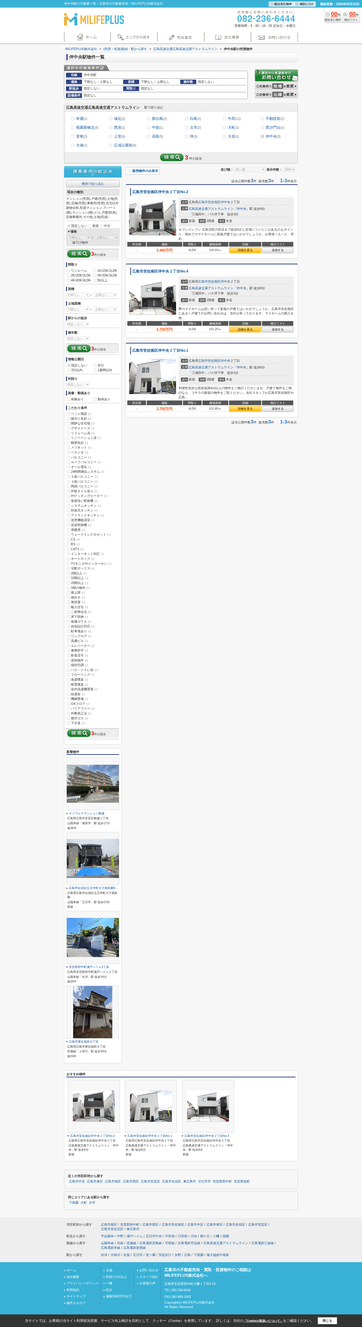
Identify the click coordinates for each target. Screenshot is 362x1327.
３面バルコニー (84, 481)
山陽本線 (107, 1243)
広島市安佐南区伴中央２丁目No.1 (160, 350)
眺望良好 (79, 443)
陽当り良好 (81, 418)
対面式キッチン (84, 510)
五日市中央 (154, 1236)
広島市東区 (95, 1181)
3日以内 (76, 370)
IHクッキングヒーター (89, 496)
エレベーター (82, 646)
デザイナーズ (82, 428)
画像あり (77, 399)
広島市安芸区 (150, 1181)
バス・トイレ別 (84, 670)
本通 (81, 118)
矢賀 (126, 1255)
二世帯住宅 (81, 612)
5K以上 (102, 280)
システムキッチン (86, 506)
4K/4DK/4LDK (81, 280)
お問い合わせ (149, 1270)
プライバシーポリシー (82, 1283)
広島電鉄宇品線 (189, 1243)
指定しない (79, 226)
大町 (233, 127)
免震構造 (79, 679)
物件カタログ (76, 1303)
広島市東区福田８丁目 (84, 1041)
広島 (187, 1255)
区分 (109, 1290)
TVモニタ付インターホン (91, 563)
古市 (195, 127)
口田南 (182, 1236)
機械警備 (79, 699)
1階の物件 (80, 588)
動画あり (104, 399)
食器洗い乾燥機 (84, 501)
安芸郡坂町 (242, 1181)
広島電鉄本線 (110, 1248)
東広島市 (189, 1181)
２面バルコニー (84, 476)
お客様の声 (147, 1283)
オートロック (82, 559)
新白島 (159, 118)
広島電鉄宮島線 (150, 1243)
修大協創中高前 (218, 1255)
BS (75, 544)
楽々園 (150, 1255)
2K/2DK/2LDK (81, 275)
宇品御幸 (107, 1236)
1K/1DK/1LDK (107, 271)
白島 (195, 118)
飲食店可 (79, 655)
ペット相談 (81, 414)
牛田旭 (170, 1236)
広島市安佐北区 (112, 1229)
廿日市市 (204, 1181)
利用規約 (72, 1290)
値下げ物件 (80, 242)
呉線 (120, 1243)
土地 (109, 1270)
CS (75, 539)
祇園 (226, 1236)
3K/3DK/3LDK (107, 275)
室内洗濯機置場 (84, 689)
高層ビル (79, 641)
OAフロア (80, 704)
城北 (119, 118)
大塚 (81, 145)
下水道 (78, 723)
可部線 (170, 1243)
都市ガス (79, 718)
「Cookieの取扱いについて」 (263, 1321)
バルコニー (81, 457)
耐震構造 (79, 684)
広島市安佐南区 (209, 202)
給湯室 (78, 694)
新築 (95, 226)
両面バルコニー (84, 486)
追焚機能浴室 (82, 520)
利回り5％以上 (116, 1277)
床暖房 (78, 530)
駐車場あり (81, 631)
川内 (194, 1236)
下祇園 (74, 1202)
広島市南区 (113, 1181)
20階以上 (79, 583)
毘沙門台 (275, 127)
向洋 (104, 1255)
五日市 (138, 1255)
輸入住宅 (79, 607)
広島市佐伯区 (171, 1181)
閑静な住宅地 (82, 423)
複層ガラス (81, 621)
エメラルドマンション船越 (86, 813)
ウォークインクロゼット (90, 534)
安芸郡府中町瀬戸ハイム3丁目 (89, 967)
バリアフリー (82, 708)
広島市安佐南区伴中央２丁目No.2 (160, 192)
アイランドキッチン (87, 515)
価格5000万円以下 (119, 1296)
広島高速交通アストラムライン (211, 209)
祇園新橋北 (87, 127)
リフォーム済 (82, 433)
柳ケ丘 (205, 1236)
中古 (107, 226)
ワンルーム (79, 271)
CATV (77, 549)
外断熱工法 (81, 713)
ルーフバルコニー (86, 462)
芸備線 (131, 1243)
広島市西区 (131, 1181)
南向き (78, 597)
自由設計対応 (82, 626)
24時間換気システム (87, 471)
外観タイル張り (84, 491)
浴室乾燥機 (81, 525)
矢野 (178, 1255)
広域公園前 (125, 145)
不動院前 (275, 118)
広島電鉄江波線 (262, 1243)
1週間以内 (105, 370)
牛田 (234, 118)
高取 (157, 136)
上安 (119, 136)
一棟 (109, 1283)
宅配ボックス (82, 568)
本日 (101, 365)
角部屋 (78, 602)
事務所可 (79, 650)
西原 (119, 127)
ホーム (71, 1270)
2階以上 (78, 573)
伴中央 (273, 136)
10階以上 (79, 578)
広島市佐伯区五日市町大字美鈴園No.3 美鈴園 (99, 888)
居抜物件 (79, 660)
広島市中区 (77, 1181)
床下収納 (79, 616)
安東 (81, 136)
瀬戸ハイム (135, 1236)
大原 (233, 136)
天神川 (115, 1255)
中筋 (157, 127)
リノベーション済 (86, 438)
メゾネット (81, 447)
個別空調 (79, 665)
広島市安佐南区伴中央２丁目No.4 (160, 271)
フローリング (82, 674)
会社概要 (72, 1277)
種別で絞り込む (93, 183)
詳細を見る (245, 250)
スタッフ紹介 (149, 1277)
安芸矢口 (165, 1255)
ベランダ (79, 452)
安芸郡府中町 (222, 1181)
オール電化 (81, 467)
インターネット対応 (87, 554)
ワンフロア (81, 636)
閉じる (327, 1320)
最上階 (78, 592)
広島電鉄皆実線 (134, 1248)
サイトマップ (76, 1296)
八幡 (216, 1236)
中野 (120, 1236)
